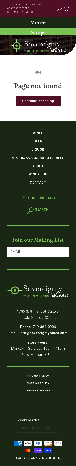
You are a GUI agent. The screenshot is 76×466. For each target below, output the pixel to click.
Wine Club (38, 174)
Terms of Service (38, 390)
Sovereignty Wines (33, 458)
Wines (38, 133)
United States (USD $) (35, 428)
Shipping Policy (38, 383)
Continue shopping (38, 101)
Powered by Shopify (51, 458)
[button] (59, 9)
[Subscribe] (64, 252)
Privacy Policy (38, 376)
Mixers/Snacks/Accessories (38, 158)
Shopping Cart (41, 198)
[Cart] (66, 8)
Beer (38, 141)
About (38, 166)
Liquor (38, 149)
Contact (38, 183)
